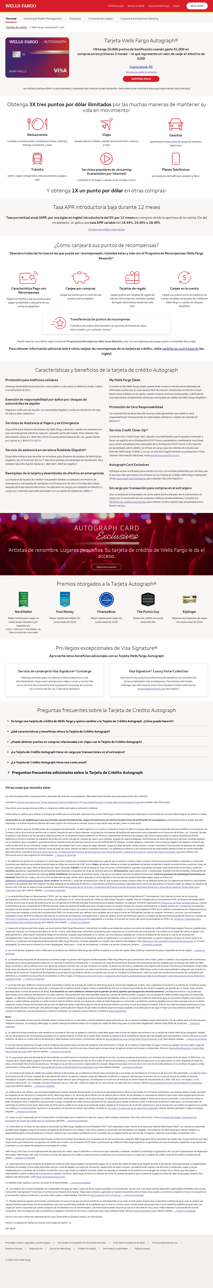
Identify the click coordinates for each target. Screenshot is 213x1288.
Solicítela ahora (141, 79)
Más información (106, 567)
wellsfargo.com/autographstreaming (24, 880)
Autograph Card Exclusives (131, 478)
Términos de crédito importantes (127, 501)
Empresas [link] (75, 18)
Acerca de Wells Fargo (60, 1248)
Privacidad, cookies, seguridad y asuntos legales (28, 1242)
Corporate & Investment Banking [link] (139, 18)
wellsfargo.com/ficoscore (165, 455)
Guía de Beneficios (117, 1011)
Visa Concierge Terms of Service (105, 1195)
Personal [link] (11, 18)
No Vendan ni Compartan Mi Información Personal (82, 1242)
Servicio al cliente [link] (136, 6)
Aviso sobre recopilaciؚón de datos (129, 1242)
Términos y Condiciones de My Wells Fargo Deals (131, 1108)
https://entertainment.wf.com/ (50, 1176)
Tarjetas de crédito (16, 27)
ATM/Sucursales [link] (116, 6)
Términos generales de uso (165, 1242)
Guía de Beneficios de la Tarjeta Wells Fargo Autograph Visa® (134, 1039)
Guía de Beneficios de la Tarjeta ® (111, 802)
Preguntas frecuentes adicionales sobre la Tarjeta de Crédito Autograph (77, 772)
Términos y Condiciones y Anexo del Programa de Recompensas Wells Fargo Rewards (45, 919)
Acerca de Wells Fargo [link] (158, 6)
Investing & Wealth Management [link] (43, 18)
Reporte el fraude (13, 1248)
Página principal (142, 1248)
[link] (20, 6)
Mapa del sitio (36, 1248)
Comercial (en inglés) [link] (100, 18)
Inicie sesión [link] (197, 5)
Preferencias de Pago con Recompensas (180, 902)
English (176, 6)
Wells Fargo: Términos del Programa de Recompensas (167, 941)
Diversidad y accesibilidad (115, 1248)
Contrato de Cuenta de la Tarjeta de (47, 802)
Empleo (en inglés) (87, 1248)
